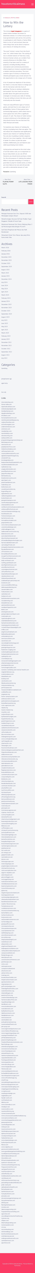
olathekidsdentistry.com (8, 621)
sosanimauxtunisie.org (8, 489)
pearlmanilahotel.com (8, 482)
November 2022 (6, 345)
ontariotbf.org (5, 458)
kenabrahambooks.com (8, 783)
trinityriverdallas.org (7, 685)
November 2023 (6, 307)
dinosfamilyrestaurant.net (9, 538)
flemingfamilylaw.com (8, 1205)
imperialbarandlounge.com (9, 574)
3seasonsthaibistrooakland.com (11, 690)
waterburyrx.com (6, 942)
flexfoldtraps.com (7, 1044)
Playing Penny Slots (8, 181)
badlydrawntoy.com (7, 1011)
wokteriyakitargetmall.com (9, 652)
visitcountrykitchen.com (8, 870)
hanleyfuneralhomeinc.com (9, 623)
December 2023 (6, 304)
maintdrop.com (6, 485)
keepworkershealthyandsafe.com (11, 462)
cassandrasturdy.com (7, 725)
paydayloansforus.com (8, 447)
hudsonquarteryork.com (8, 1142)
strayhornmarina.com (8, 768)
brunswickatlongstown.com (10, 844)
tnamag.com (5, 975)
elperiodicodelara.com (8, 406)
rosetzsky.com (5, 806)
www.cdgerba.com (7, 1147)
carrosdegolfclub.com (8, 545)
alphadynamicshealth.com (9, 1187)
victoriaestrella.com (7, 926)
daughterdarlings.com (8, 413)
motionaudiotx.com (7, 1225)
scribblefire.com (6, 692)
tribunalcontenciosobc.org (9, 759)
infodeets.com (5, 415)
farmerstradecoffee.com (9, 1000)
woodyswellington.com (8, 1136)
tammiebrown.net (7, 857)
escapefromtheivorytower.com (11, 556)
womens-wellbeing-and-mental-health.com (15, 670)
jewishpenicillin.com (7, 665)
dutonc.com (5, 859)
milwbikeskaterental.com (9, 884)
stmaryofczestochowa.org (9, 830)
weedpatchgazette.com (8, 607)
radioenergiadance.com (8, 496)
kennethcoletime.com (8, 839)
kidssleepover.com (7, 442)
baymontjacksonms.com (9, 886)
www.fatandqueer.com (8, 1051)
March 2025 (5, 273)
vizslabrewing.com (7, 600)
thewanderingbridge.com (9, 835)
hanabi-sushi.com (6, 1098)
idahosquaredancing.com (9, 587)
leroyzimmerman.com (8, 1200)
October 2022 (5, 349)
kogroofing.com (6, 491)
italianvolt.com (6, 596)
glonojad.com (5, 808)
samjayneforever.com (8, 1169)
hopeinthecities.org (7, 719)
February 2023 (5, 336)
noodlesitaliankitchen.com (9, 464)
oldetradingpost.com (7, 529)
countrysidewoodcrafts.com (10, 453)
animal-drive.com (6, 973)
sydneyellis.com (6, 656)
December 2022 (6, 342)
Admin (17, 17)
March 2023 (5, 333)
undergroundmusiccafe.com (9, 1238)
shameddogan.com (7, 993)
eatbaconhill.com (6, 438)
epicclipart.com (6, 480)
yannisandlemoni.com (8, 605)
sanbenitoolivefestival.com (10, 728)
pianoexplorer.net (6, 1122)
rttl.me (3, 1227)
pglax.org (4, 890)
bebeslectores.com (7, 534)
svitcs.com (4, 964)
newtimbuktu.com (7, 433)
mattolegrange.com (7, 864)
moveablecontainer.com (8, 520)
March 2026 (5, 247)
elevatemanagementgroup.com (11, 1198)
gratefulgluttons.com (8, 721)
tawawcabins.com (7, 589)
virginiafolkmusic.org (7, 672)
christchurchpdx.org (7, 781)
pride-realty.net (6, 1185)
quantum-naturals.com (8, 1162)
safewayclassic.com (7, 451)
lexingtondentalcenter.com (9, 654)
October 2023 (5, 311)
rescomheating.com (7, 1229)
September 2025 (6, 266)
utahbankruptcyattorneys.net (10, 580)
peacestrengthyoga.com (8, 1040)
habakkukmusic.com (7, 1015)
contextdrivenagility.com (9, 823)
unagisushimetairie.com (8, 469)
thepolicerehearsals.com (9, 752)
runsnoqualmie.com (7, 1062)
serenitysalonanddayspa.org (10, 420)
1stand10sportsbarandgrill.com (11, 627)
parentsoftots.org (7, 995)
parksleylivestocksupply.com (10, 701)
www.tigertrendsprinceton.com (11, 1029)
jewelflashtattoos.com (8, 471)
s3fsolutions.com (6, 551)
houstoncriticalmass (13, 3)
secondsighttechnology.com (10, 643)
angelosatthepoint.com (8, 946)
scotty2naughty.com (7, 815)
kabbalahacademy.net (8, 634)
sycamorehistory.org (7, 1111)
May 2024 (4, 288)
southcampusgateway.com (9, 502)
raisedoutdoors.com (7, 576)
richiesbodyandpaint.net (8, 409)
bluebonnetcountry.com (8, 478)
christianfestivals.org (8, 868)
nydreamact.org (6, 467)
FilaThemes (17, 1265)
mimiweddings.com (7, 1231)
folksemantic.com (7, 592)
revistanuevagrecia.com (8, 810)
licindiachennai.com (7, 411)
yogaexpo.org (5, 694)
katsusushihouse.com (8, 799)
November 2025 (6, 260)
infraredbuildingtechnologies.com (11, 540)
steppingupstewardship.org (9, 1089)
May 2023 (4, 326)
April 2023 (4, 330)
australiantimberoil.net (8, 536)
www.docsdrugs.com (7, 1064)
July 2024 (4, 282)
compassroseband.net (8, 968)
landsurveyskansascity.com (9, 1055)
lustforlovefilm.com (7, 790)
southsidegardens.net (8, 1124)
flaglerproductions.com (8, 770)
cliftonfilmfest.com (7, 571)
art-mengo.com (6, 852)
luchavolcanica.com (7, 915)
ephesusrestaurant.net (8, 1133)
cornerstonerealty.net (8, 1113)
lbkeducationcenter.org (8, 683)
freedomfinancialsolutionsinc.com (12, 1042)
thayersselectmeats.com (9, 980)
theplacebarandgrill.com (9, 939)
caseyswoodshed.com (8, 953)
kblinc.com (4, 609)
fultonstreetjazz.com (8, 516)
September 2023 (6, 314)
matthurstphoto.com (8, 1171)
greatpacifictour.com (7, 924)
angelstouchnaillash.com (9, 632)
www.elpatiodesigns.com (9, 1140)
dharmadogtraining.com (8, 1223)
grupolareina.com (6, 522)
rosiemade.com (6, 616)
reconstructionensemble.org (10, 910)
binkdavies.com (6, 779)
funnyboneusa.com (7, 906)
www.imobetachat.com (8, 1006)
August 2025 (5, 270)
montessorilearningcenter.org (10, 1165)
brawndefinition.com (7, 772)
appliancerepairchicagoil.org (9, 456)
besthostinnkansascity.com (9, 1234)
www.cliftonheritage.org (9, 1078)
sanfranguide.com (6, 741)
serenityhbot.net (6, 1020)
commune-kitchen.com (8, 786)
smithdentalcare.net (7, 1236)
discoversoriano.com (7, 734)
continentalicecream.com (9, 774)
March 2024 (5, 295)
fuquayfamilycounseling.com (10, 1211)
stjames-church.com (7, 812)
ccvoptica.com (5, 1091)
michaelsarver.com (7, 645)
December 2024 (6, 279)
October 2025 (5, 263)
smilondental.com (7, 636)
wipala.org (4, 708)
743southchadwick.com (8, 558)
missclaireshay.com (7, 402)
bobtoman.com (6, 487)
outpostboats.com (7, 714)
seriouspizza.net (6, 966)
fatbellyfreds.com (7, 1138)
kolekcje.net (5, 679)
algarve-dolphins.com (8, 873)
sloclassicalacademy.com (9, 761)
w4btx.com (4, 629)
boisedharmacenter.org (8, 703)
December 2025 (6, 257)
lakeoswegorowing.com (8, 1209)
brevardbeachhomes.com (9, 554)
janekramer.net (6, 848)
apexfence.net (5, 1243)
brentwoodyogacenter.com (9, 1084)
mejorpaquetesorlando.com (10, 625)
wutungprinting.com (7, 879)
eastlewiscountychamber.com (10, 757)
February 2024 (5, 298)
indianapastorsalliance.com (9, 948)
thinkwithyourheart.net (8, 578)
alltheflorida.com (6, 1174)
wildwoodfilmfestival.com (9, 509)
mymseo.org (5, 1218)
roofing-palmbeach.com (8, 563)
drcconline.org (5, 937)
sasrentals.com (6, 641)
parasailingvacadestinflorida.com (11, 1182)
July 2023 (4, 320)
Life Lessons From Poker (25, 181)
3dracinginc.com (6, 745)
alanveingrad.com (6, 875)
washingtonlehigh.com (8, 1093)
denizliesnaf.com (6, 957)
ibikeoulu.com (5, 826)
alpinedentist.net (6, 493)
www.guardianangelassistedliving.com (13, 1151)
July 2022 (4, 358)
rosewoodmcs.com (7, 1109)
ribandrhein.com (6, 676)
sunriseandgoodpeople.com (9, 897)
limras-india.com (6, 404)
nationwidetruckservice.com (10, 919)
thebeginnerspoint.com (8, 736)
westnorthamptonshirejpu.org (10, 511)
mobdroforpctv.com (7, 723)
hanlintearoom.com (7, 1191)
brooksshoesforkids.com (9, 977)
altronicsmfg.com (7, 435)
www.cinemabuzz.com (8, 1104)
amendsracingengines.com (9, 1046)
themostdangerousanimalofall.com (12, 750)
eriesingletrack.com (7, 612)
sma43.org (4, 1080)
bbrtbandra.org (6, 476)
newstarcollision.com (8, 638)
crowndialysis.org (6, 658)
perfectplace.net (6, 687)
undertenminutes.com (8, 427)
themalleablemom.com (8, 837)
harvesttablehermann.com (9, 543)
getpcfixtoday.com (7, 473)
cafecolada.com (6, 732)
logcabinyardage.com (7, 1002)
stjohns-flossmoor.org (8, 904)
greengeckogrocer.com (8, 647)
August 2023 (5, 317)
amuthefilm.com (6, 788)
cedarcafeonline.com (7, 422)
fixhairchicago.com (7, 955)
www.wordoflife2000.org (9, 585)
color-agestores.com (7, 705)
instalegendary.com (7, 460)
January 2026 (5, 254)
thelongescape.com (7, 861)
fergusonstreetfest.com (9, 1167)
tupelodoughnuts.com (8, 618)
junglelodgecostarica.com (9, 866)
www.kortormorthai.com (9, 1049)
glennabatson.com (7, 765)
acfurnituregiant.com (7, 424)
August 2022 (5, 355)
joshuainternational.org (8, 1022)
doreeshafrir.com (6, 817)
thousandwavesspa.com (8, 928)
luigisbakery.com (6, 1095)
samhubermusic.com (7, 1240)
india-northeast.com (7, 560)
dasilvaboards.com (7, 763)
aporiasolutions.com (7, 982)
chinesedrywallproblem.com (10, 899)
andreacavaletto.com (8, 699)
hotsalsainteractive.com (9, 418)
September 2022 (6, 352)
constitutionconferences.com (10, 959)
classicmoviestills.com (8, 730)
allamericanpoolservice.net (9, 663)
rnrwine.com (5, 1207)
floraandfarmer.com (7, 549)
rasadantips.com (6, 431)
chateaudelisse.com (7, 505)
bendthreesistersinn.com (9, 901)
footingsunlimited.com (8, 1060)
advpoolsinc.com (6, 944)
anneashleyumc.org (7, 1053)
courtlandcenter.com (7, 930)
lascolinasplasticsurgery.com (10, 1075)
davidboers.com (6, 1004)
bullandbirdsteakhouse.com (9, 1073)
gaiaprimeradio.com (7, 855)
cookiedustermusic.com (8, 908)
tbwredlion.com (6, 1158)
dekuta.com (5, 1102)
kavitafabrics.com (6, 913)
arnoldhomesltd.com (7, 567)
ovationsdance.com (7, 674)
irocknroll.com (5, 583)
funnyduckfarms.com (7, 1194)
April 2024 (4, 292)
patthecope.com (6, 962)
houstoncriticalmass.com (9, 748)
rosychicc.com (5, 712)
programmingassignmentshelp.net (12, 440)
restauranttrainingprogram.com (11, 661)
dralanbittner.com (7, 603)
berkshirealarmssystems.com (10, 598)
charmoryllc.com (6, 743)
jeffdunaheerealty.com (8, 1038)
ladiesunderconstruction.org (10, 531)
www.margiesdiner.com (8, 1066)
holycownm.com (6, 917)
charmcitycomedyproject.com (10, 819)
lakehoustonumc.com (8, 1013)
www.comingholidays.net (9, 739)
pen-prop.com (5, 1026)
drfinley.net (4, 1203)
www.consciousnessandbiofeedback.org (13, 1116)
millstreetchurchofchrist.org (10, 1180)
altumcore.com (6, 971)
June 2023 (4, 323)
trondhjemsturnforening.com (10, 1153)
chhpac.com (5, 1220)
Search (3, 197)
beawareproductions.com (9, 821)
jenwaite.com (5, 1196)
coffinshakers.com (7, 828)
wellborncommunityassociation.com (12, 507)
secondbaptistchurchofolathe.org (11, 1216)
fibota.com (4, 1145)
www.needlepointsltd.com (9, 1071)
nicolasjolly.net (6, 792)
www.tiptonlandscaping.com (10, 1087)
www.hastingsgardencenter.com (11, 1120)
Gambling (13, 172)
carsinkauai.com (6, 1178)
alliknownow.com (6, 754)
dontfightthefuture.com (9, 565)
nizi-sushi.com (5, 850)
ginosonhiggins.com (7, 877)
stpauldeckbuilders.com (8, 1058)
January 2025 (5, 276)
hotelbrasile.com (6, 514)
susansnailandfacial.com (9, 1024)
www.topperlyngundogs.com (10, 1033)
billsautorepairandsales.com (10, 1160)
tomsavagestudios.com (8, 667)
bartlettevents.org (7, 518)
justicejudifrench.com (8, 832)
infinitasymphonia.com (8, 794)
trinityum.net (5, 1127)
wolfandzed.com (6, 1100)
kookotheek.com (6, 498)
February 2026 (5, 251)
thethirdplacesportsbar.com (10, 1131)
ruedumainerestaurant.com (9, 803)
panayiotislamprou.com (8, 500)
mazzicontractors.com (8, 1129)
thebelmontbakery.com (8, 449)
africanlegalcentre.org (8, 797)
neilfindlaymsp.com (7, 933)
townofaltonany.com (8, 888)
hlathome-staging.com (8, 650)
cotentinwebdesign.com (8, 527)
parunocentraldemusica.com (10, 1149)
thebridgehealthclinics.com (9, 988)
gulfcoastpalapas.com (8, 986)
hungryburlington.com (8, 841)
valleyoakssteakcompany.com (10, 951)
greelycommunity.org (7, 801)
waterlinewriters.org (7, 991)
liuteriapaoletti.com (7, 895)
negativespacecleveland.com (10, 893)
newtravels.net (6, 444)
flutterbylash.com (7, 1189)
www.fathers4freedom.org (9, 1031)
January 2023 (5, 339)
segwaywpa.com (6, 984)
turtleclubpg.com (6, 922)
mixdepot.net (5, 1107)
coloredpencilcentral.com (9, 569)
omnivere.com (5, 429)
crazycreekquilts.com (7, 777)
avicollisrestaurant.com (8, 935)
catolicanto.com (6, 681)
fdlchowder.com (6, 1069)
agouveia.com (5, 1214)
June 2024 (4, 285)
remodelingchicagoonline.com (10, 1082)
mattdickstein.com (7, 1009)
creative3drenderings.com (9, 997)
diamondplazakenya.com (9, 1156)
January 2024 (5, 301)
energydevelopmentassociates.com (12, 547)
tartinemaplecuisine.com (9, 846)
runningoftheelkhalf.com (9, 1035)
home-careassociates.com (9, 696)
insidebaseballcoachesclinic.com (11, 1176)
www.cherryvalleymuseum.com (11, 525)
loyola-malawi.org (7, 710)
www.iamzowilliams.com (9, 1118)
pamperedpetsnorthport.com (10, 614)
